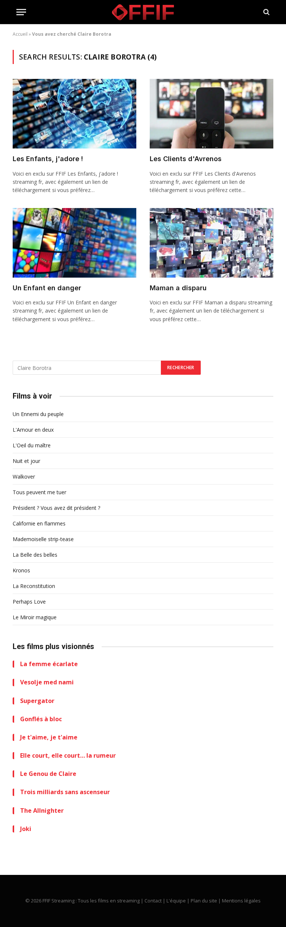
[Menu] (21, 12)
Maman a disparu (178, 288)
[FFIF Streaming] (143, 12)
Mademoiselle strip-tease (43, 539)
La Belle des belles (35, 554)
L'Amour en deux (33, 429)
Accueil (20, 34)
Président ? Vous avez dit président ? (56, 507)
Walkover (24, 476)
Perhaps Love (29, 601)
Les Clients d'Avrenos (186, 159)
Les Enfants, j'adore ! (48, 159)
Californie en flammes (39, 523)
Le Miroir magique (35, 617)
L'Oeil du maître (32, 445)
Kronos (21, 570)
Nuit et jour (26, 460)
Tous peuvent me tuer (39, 492)
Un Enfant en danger (47, 288)
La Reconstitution (34, 585)
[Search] (266, 12)
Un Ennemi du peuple (38, 414)
